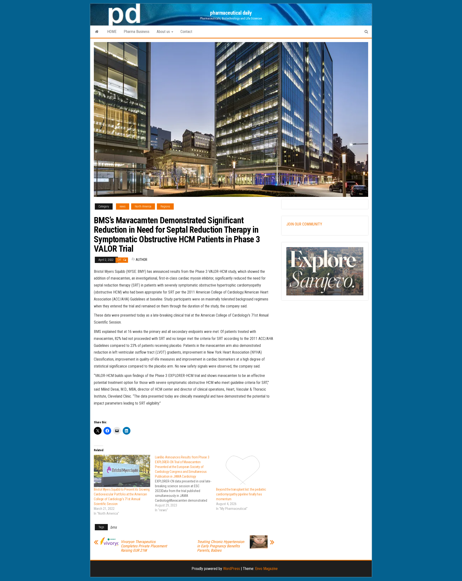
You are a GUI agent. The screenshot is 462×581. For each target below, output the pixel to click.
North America (143, 206)
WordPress (231, 568)
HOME (111, 31)
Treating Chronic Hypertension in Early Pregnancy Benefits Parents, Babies (220, 546)
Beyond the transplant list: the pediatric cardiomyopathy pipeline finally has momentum (241, 494)
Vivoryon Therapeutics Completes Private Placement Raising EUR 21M (144, 546)
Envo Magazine (266, 568)
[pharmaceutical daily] (96, 32)
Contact (186, 31)
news (123, 206)
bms (113, 527)
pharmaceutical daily (231, 13)
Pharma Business (136, 31)
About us (164, 31)
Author (141, 260)
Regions (165, 206)
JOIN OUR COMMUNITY (304, 224)
